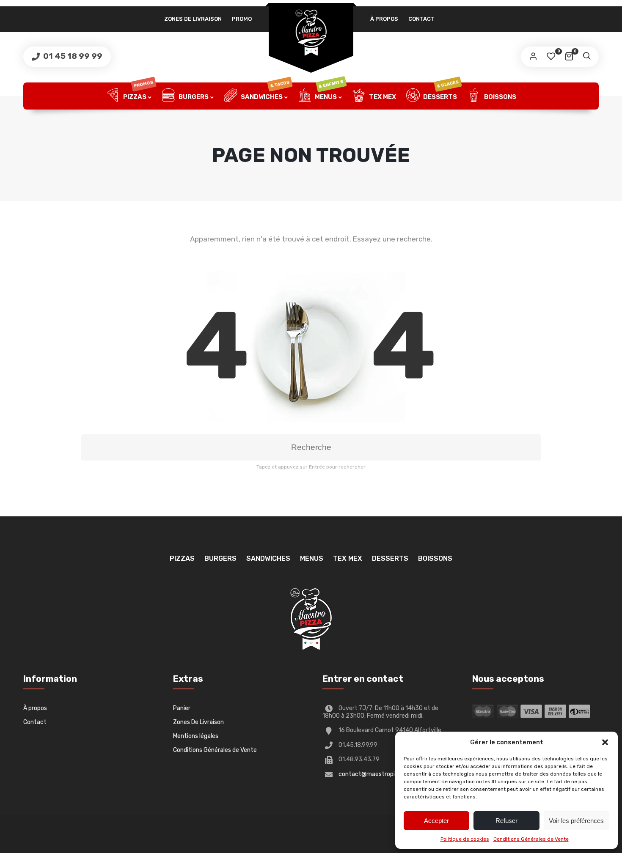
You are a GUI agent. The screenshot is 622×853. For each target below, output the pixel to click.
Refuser (506, 820)
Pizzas (138, 91)
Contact (421, 19)
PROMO (242, 19)
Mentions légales (195, 736)
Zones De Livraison (193, 19)
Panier (181, 708)
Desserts (441, 91)
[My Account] (533, 56)
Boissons (499, 97)
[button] (605, 742)
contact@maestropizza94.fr (379, 774)
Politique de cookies (464, 839)
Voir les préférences (576, 820)
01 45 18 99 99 (71, 56)
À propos (384, 19)
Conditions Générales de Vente (531, 839)
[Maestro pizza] (311, 32)
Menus (329, 91)
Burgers (193, 97)
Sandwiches (264, 91)
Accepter (436, 820)
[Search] (586, 56)
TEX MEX (382, 97)
